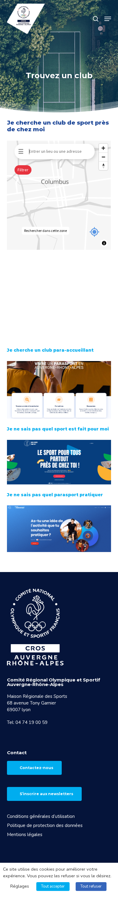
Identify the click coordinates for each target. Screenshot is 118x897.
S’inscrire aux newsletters (46, 794)
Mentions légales (24, 835)
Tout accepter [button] (53, 886)
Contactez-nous (36, 767)
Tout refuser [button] (91, 886)
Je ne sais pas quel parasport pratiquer (55, 494)
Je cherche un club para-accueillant (50, 350)
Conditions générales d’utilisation (41, 816)
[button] (107, 19)
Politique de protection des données (45, 825)
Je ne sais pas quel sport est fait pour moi (58, 429)
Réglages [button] (19, 886)
